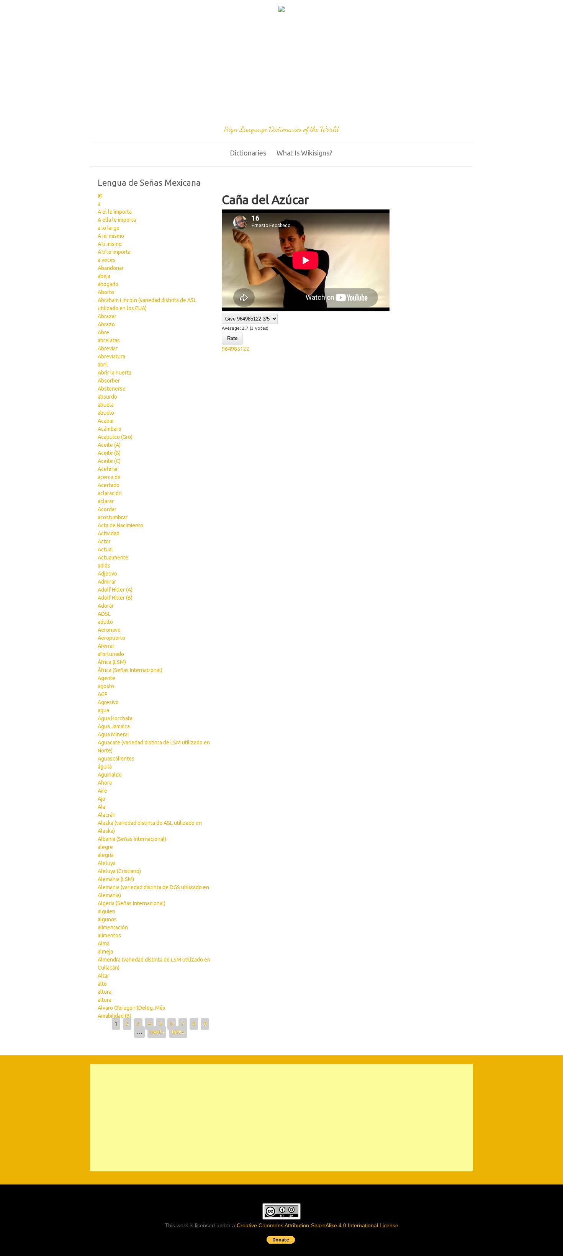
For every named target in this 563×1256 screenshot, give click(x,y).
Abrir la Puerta (114, 373)
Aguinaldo (110, 775)
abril (103, 364)
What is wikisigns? (304, 153)
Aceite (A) (109, 445)
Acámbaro (109, 429)
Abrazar (107, 316)
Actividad (108, 533)
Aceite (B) (109, 453)
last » (178, 1032)
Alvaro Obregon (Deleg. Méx (131, 1008)
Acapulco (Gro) (115, 437)
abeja (104, 276)
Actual (105, 549)
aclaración (110, 493)
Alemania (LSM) (116, 879)
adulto (105, 622)
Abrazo (106, 324)
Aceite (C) (109, 461)
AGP (103, 694)
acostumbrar (113, 517)
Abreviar (108, 348)
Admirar (107, 582)
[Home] (281, 10)
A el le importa (115, 212)
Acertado (108, 485)
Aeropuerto (111, 638)
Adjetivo (107, 574)
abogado (108, 284)
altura (104, 992)
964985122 (235, 349)
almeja (105, 952)
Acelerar (108, 469)
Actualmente (113, 557)
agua (103, 710)
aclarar (106, 501)
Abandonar (111, 268)
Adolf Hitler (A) (115, 590)
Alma (104, 943)
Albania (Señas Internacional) (132, 839)
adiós (104, 566)
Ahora (105, 783)
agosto (106, 686)
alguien (106, 911)
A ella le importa (117, 220)
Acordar (107, 509)
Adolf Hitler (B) (115, 598)
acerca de (109, 477)
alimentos (109, 935)
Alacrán (107, 815)
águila (105, 767)
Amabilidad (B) (114, 1016)
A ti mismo (110, 244)
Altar (103, 976)
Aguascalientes (116, 759)
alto (102, 984)
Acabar (106, 421)
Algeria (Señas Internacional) (131, 903)
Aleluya (107, 863)
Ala (101, 807)
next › (157, 1032)
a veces (107, 260)
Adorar (106, 606)
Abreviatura (111, 356)
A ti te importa (114, 252)
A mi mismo (111, 236)
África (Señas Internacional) (130, 670)
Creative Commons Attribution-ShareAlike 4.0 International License (317, 1225)
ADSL (104, 614)
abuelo (106, 413)
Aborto (106, 292)
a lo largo (108, 228)
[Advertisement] (281, 69)
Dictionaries (248, 153)
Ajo (101, 799)
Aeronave (109, 630)
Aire (102, 791)
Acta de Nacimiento (120, 525)
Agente (106, 678)
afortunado (111, 654)
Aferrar (106, 646)
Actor (104, 541)
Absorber (109, 381)
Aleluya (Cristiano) (119, 871)
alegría (106, 855)
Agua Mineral (113, 734)
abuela (106, 405)
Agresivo (108, 702)
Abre (103, 332)
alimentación (113, 927)
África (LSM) (112, 662)
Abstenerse (112, 389)
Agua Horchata (115, 718)
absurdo (107, 397)
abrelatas (109, 340)
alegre (105, 847)
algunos (107, 919)
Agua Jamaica (114, 726)
